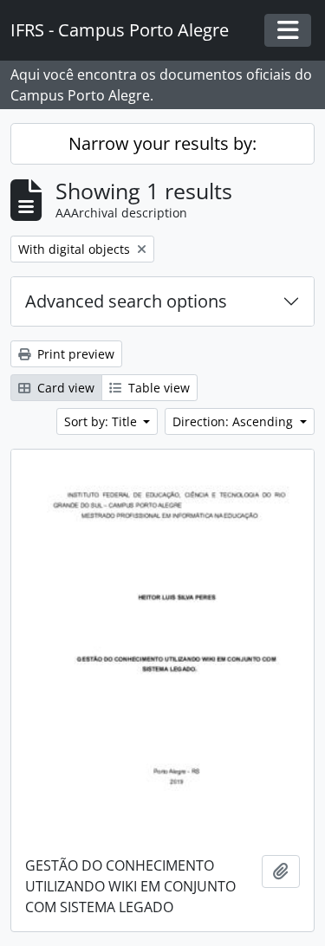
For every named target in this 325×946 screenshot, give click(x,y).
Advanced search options (126, 301)
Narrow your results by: (162, 143)
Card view (64, 387)
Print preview (74, 354)
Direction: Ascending (234, 421)
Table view (157, 387)
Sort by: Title (102, 421)
